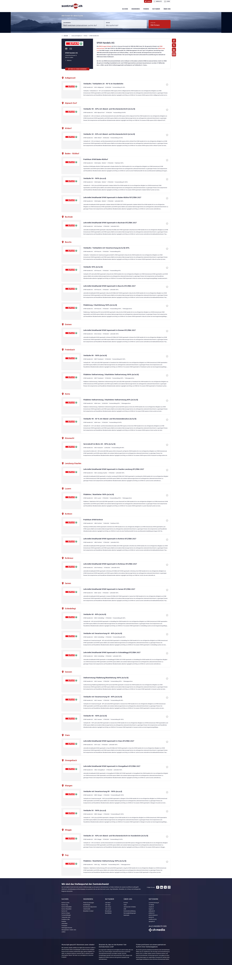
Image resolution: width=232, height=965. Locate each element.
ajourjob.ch (152, 921)
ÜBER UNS (167, 9)
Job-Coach (108, 909)
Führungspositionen (67, 928)
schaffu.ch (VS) (153, 919)
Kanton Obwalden (66, 909)
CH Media (151, 905)
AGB (125, 909)
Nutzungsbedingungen (130, 913)
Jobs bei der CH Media (130, 907)
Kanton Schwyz (66, 913)
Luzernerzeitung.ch (154, 903)
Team (125, 905)
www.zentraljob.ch (77, 36)
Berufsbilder (108, 913)
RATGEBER (156, 9)
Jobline (63, 932)
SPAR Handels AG (94, 36)
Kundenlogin (86, 905)
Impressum (126, 915)
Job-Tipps (107, 905)
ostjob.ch (151, 907)
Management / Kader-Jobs (69, 930)
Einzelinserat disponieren (90, 907)
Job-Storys (108, 907)
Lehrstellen (64, 923)
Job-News (108, 903)
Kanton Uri (64, 911)
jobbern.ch (151, 913)
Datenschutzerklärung (129, 911)
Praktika (64, 921)
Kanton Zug (65, 905)
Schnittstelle (86, 909)
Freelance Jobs (66, 919)
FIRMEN (146, 9)
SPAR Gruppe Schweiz (105, 46)
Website (69, 60)
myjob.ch (151, 909)
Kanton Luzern (65, 903)
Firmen (85, 36)
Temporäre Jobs (66, 917)
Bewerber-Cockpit (88, 911)
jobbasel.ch (152, 911)
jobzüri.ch (151, 917)
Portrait (126, 903)
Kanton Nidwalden (67, 907)
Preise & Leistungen (88, 903)
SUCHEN (125, 9)
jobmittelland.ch (153, 915)
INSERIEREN (135, 9)
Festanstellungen (66, 915)
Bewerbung (108, 911)
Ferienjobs (64, 926)
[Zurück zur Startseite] (157, 931)
